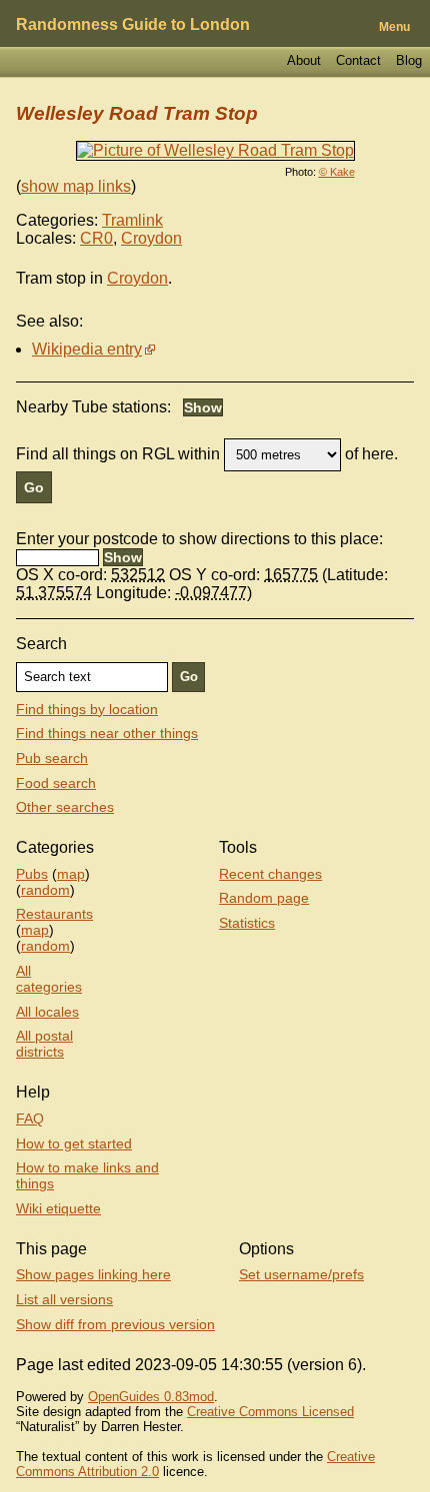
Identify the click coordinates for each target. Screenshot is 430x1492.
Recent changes (270, 874)
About (304, 60)
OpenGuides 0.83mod (151, 1396)
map (71, 874)
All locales (47, 1012)
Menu (394, 27)
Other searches (65, 807)
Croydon (151, 238)
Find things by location (87, 709)
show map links (76, 186)
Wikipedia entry (87, 349)
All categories (49, 979)
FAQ (30, 1118)
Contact (358, 60)
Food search (56, 783)
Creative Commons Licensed (270, 1411)
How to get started (74, 1143)
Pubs (32, 874)
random (45, 890)
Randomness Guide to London (133, 24)
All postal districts (44, 1044)
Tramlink (132, 220)
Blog (409, 60)
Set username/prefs (301, 1274)
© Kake (337, 172)
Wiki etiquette (58, 1208)
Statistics (247, 923)
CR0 (96, 238)
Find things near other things (107, 733)
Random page (264, 898)
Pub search (52, 758)
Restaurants (54, 914)
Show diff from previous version (115, 1324)
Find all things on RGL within (118, 453)
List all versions (64, 1299)
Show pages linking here (93, 1274)
